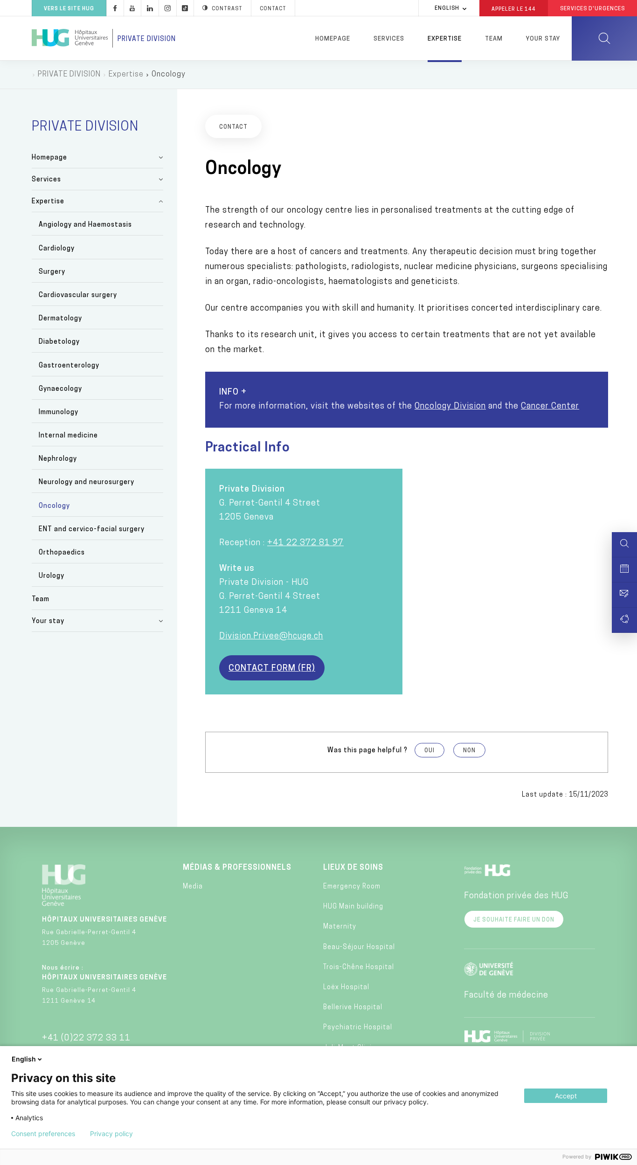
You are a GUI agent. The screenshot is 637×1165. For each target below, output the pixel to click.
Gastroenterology (69, 365)
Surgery (52, 272)
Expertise (445, 39)
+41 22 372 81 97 (305, 543)
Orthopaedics (62, 552)
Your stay (543, 39)
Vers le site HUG (69, 9)
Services (389, 39)
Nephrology (58, 459)
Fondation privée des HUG (516, 896)
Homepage (332, 39)
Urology (51, 576)
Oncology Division (450, 406)
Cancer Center (550, 406)
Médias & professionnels (237, 868)
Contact (273, 9)
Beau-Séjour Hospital (359, 947)
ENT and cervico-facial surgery (92, 529)
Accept (566, 1096)
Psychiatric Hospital (357, 1027)
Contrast (227, 9)
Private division (147, 39)
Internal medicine (68, 435)
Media (193, 886)
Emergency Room (352, 886)
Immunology (58, 412)
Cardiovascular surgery (78, 295)
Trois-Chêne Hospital (358, 967)
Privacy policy (111, 1133)
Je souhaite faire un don (513, 920)
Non (469, 751)
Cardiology (57, 248)
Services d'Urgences (592, 9)
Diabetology (59, 342)
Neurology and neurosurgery (86, 482)
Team (494, 39)
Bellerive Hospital (352, 1007)
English (447, 8)
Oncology (54, 506)
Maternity (339, 926)
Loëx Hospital (346, 987)
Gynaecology (60, 389)
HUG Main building (353, 906)
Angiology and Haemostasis (85, 225)
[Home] (70, 38)
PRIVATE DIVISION (69, 74)
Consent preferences (43, 1133)
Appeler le (514, 9)
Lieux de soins (353, 868)
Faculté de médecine (506, 996)
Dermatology (60, 318)
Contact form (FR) (271, 669)
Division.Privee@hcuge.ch (271, 636)
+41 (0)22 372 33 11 (86, 1038)
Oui (429, 751)
